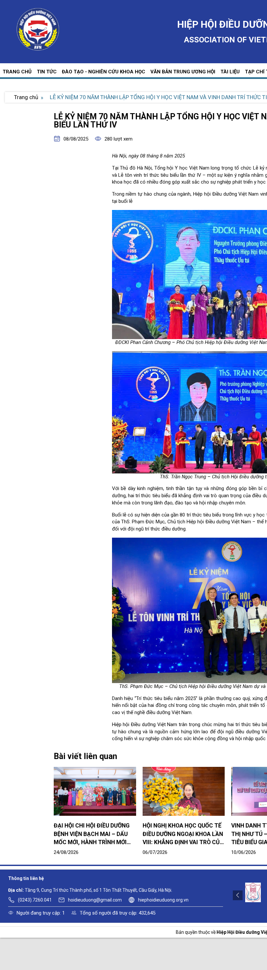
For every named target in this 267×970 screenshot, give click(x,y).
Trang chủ (17, 72)
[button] (237, 895)
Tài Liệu (230, 72)
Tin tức (47, 72)
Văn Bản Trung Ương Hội (182, 72)
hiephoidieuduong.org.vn (163, 900)
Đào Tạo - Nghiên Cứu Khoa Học (103, 72)
